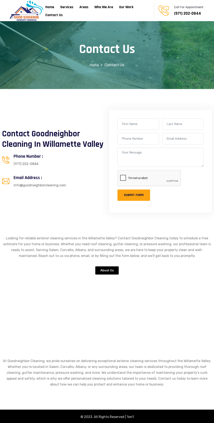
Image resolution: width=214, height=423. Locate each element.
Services (66, 7)
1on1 (130, 417)
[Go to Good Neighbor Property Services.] (94, 65)
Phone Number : (28, 156)
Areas (83, 7)
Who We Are (103, 7)
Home (49, 7)
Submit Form (134, 195)
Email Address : (28, 178)
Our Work (126, 7)
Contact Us (54, 15)
